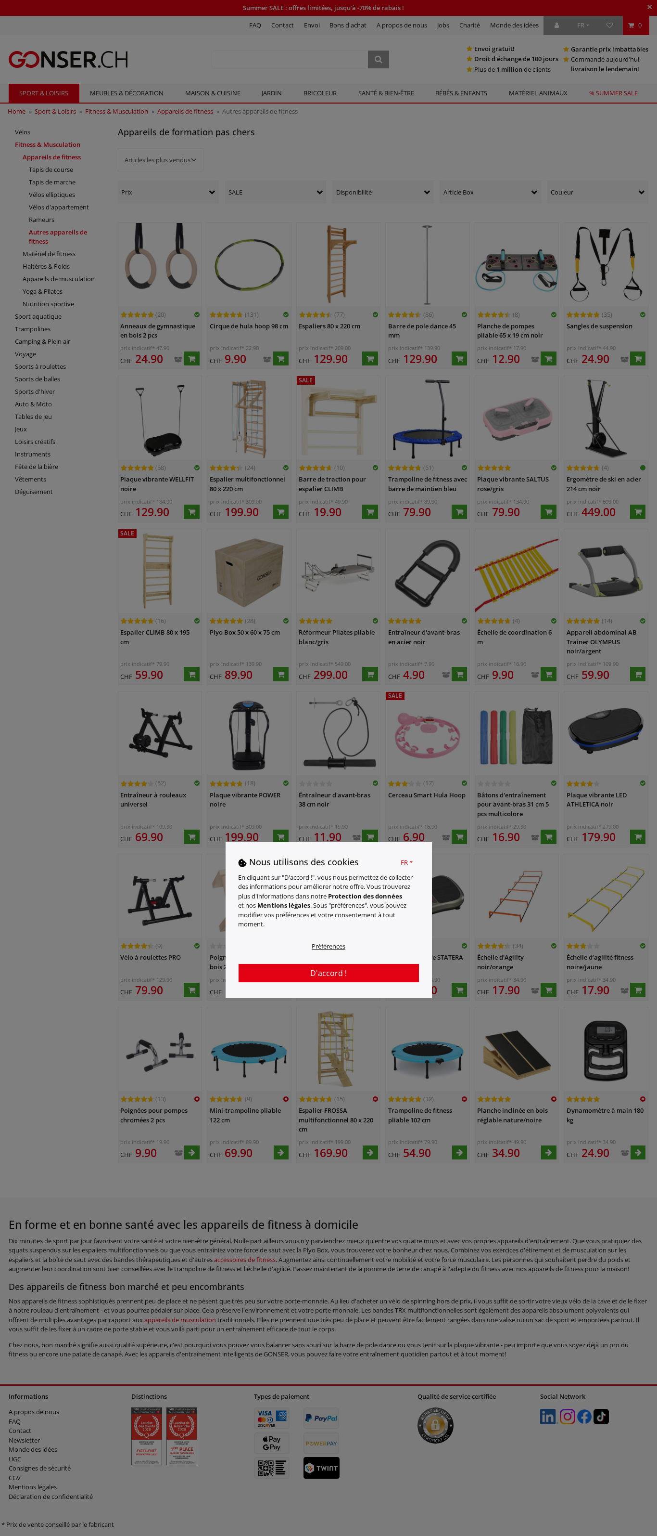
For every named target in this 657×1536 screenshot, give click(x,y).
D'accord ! (328, 973)
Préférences (328, 946)
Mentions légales (283, 905)
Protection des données (365, 896)
